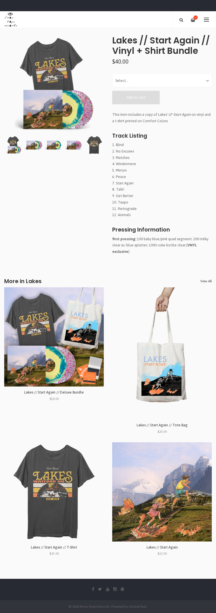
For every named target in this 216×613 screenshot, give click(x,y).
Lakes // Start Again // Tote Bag (162, 425)
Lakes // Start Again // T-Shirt (54, 547)
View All (206, 281)
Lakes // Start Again (162, 547)
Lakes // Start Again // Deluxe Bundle (54, 392)
